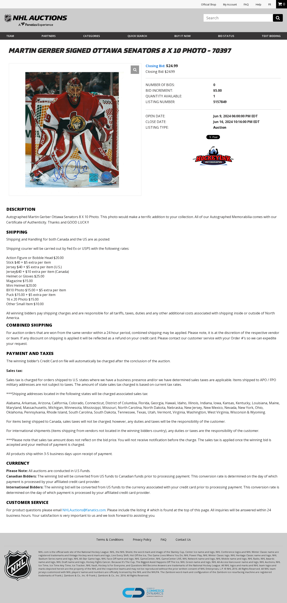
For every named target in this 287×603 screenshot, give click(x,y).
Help (258, 4)
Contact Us (183, 540)
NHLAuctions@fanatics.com (84, 510)
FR (269, 4)
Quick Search (137, 36)
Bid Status (226, 36)
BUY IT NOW (182, 36)
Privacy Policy (142, 540)
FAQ (246, 4)
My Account (230, 4)
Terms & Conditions (110, 540)
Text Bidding (271, 36)
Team (10, 36)
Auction (219, 127)
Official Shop (208, 4)
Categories (91, 36)
